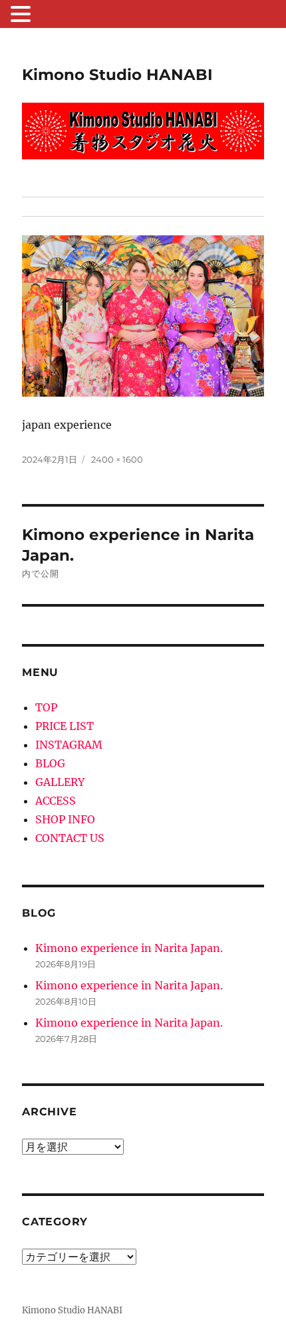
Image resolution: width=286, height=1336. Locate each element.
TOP (46, 707)
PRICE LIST (64, 726)
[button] (23, 15)
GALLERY (59, 782)
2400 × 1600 (117, 459)
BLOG (50, 763)
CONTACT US (69, 838)
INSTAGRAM (68, 744)
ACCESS (55, 800)
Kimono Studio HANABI (117, 74)
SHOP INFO (65, 819)
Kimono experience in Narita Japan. (129, 948)
